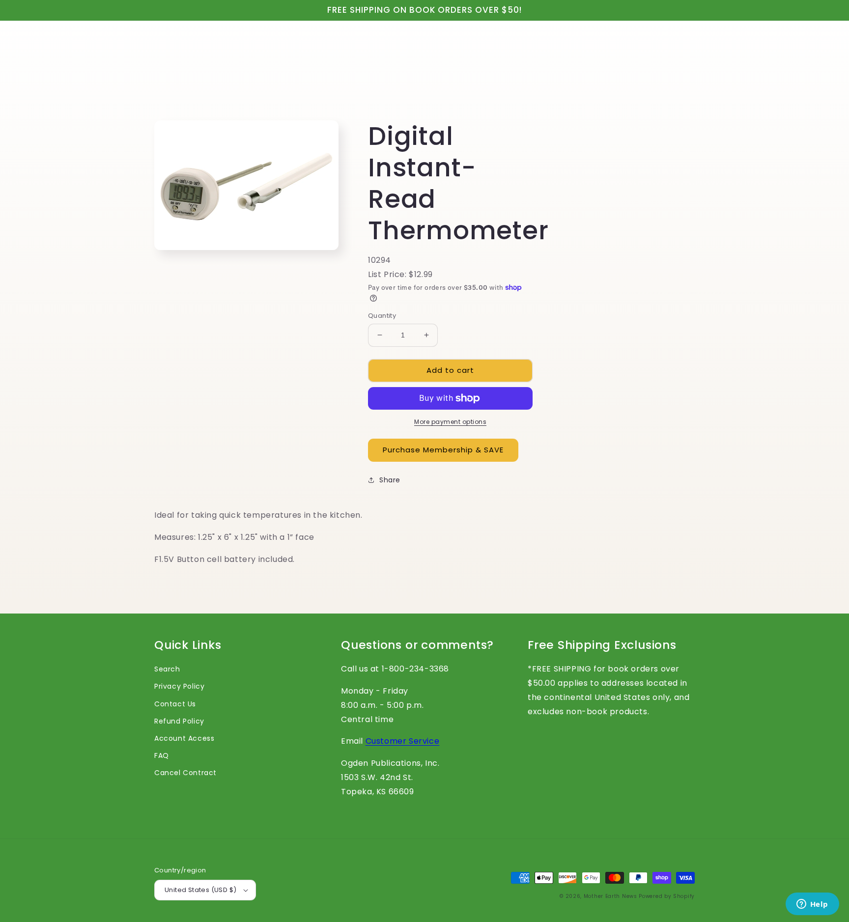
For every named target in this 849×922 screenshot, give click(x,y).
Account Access (184, 738)
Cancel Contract (185, 773)
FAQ (161, 755)
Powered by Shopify (667, 896)
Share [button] (389, 480)
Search (167, 669)
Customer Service (403, 741)
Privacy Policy (179, 686)
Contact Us (175, 704)
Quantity (382, 315)
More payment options (450, 422)
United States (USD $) (200, 889)
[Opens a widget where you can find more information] (812, 905)
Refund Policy (179, 721)
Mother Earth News (610, 896)
